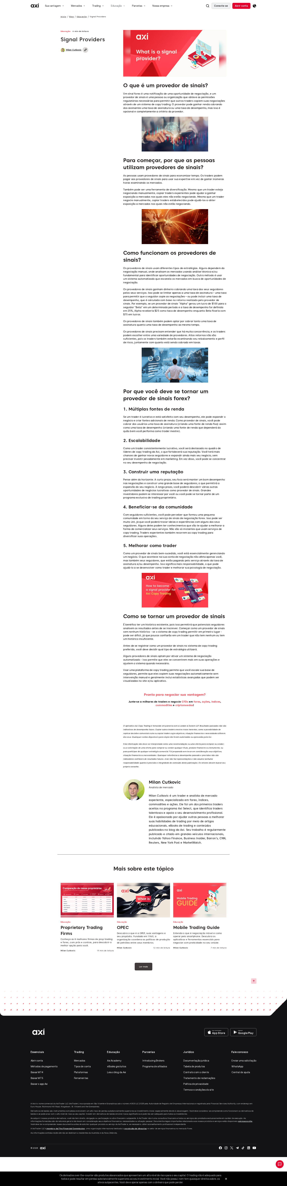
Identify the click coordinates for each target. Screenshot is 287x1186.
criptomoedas (184, 705)
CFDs (185, 701)
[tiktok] (243, 1148)
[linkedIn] (248, 1148)
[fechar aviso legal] (226, 1179)
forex (197, 701)
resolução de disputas (135, 1128)
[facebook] (220, 1148)
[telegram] (237, 1148)
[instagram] (226, 1148)
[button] (207, 6)
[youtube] (254, 1148)
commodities (164, 705)
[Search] (208, 6)
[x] (232, 1148)
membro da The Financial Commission (65, 1128)
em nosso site (245, 1121)
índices (215, 701)
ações (206, 701)
